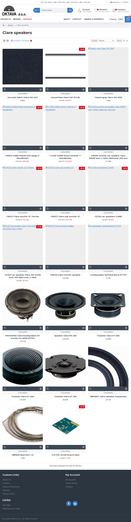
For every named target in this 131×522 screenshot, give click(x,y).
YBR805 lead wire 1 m (23, 455)
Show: (119, 41)
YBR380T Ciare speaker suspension (108, 396)
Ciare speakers (22, 93)
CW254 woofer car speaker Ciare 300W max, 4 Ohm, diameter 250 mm (108, 156)
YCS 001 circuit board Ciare (65, 455)
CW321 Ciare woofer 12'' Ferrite (22, 216)
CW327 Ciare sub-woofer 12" (65, 216)
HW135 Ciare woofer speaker (65, 275)
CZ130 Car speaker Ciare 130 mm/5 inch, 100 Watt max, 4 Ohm (23, 276)
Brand (10, 25)
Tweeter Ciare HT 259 (65, 396)
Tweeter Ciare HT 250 (22, 396)
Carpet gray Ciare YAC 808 (108, 97)
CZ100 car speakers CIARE (108, 216)
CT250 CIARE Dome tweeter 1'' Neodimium (65, 156)
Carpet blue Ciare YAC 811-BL (65, 97)
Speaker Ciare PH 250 (65, 335)
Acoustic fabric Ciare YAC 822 (22, 97)
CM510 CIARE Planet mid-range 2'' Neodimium (22, 156)
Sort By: (94, 41)
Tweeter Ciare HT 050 (108, 335)
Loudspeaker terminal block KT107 (108, 275)
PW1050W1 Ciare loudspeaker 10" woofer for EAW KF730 (22, 336)
